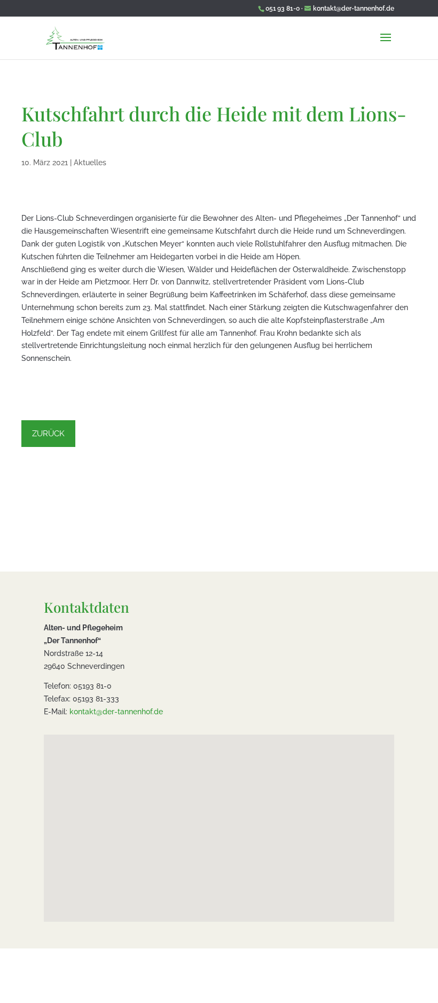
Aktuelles (90, 162)
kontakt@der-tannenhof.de (116, 711)
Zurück (48, 433)
